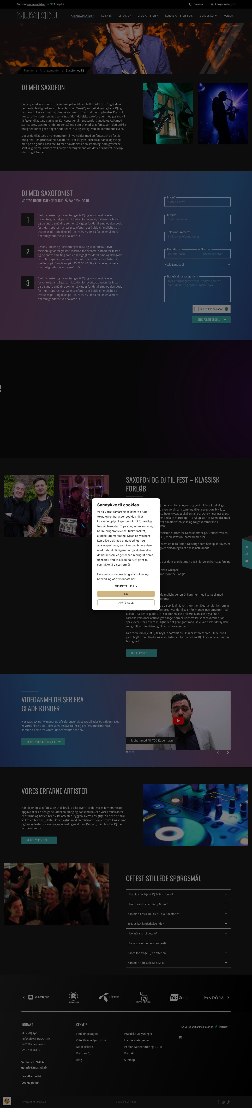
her (133, 579)
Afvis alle (126, 602)
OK (126, 594)
